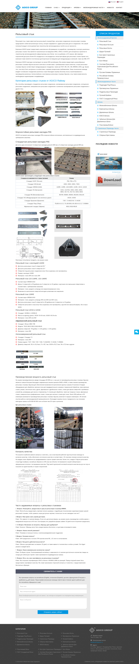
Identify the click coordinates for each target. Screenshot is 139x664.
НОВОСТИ (110, 7)
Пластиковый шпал (106, 125)
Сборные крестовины (107, 135)
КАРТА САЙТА (119, 661)
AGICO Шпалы (104, 116)
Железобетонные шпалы (108, 105)
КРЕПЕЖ (77, 7)
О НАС (56, 7)
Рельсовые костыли (106, 45)
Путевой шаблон (105, 95)
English (121, 2)
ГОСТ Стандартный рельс (108, 98)
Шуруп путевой (104, 51)
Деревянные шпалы (106, 112)
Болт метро (103, 61)
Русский (113, 2)
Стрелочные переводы (107, 132)
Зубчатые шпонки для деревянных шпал (106, 120)
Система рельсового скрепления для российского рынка (107, 66)
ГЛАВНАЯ (48, 7)
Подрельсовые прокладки (108, 92)
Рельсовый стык (105, 41)
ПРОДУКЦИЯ (66, 7)
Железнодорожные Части (106, 81)
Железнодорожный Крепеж (107, 38)
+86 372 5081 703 (96, 637)
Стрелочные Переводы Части (107, 128)
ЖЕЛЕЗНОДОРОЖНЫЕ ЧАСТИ (93, 7)
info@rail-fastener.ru (97, 642)
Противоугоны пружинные (108, 88)
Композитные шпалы (106, 109)
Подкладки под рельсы (107, 85)
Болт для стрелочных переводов (106, 56)
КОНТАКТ (119, 7)
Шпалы (100, 102)
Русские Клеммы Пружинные (109, 72)
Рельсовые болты (105, 48)
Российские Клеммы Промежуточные (105, 77)
